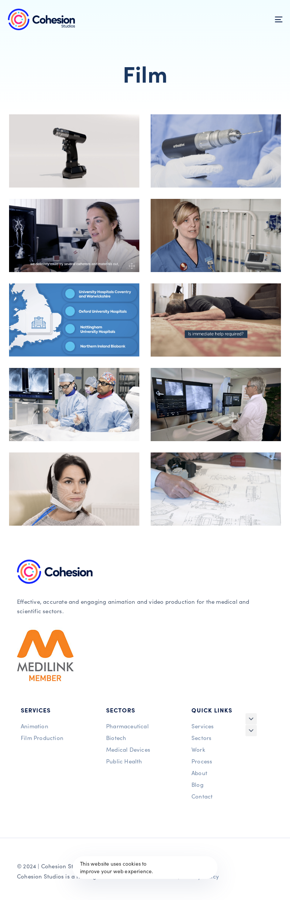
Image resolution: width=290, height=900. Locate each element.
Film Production (42, 738)
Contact (202, 796)
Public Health (124, 761)
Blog (197, 784)
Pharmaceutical (127, 726)
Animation (34, 726)
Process (201, 761)
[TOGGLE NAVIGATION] (236, 19)
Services (202, 726)
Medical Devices (128, 749)
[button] (251, 719)
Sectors (201, 738)
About (199, 773)
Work (198, 749)
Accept (193, 867)
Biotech (116, 738)
